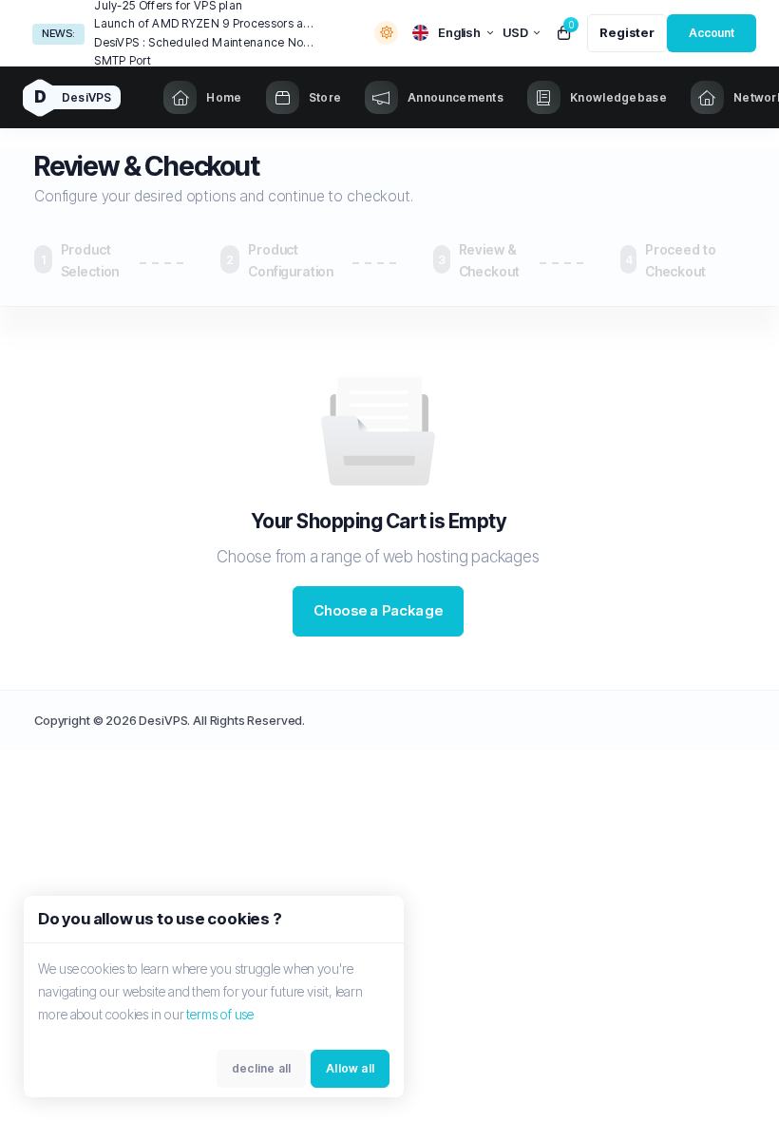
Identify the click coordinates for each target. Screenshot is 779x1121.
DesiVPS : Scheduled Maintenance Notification (204, 42)
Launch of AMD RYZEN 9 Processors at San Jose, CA (204, 23)
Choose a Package (378, 610)
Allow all (350, 1068)
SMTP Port (122, 60)
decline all (261, 1068)
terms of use (220, 1014)
